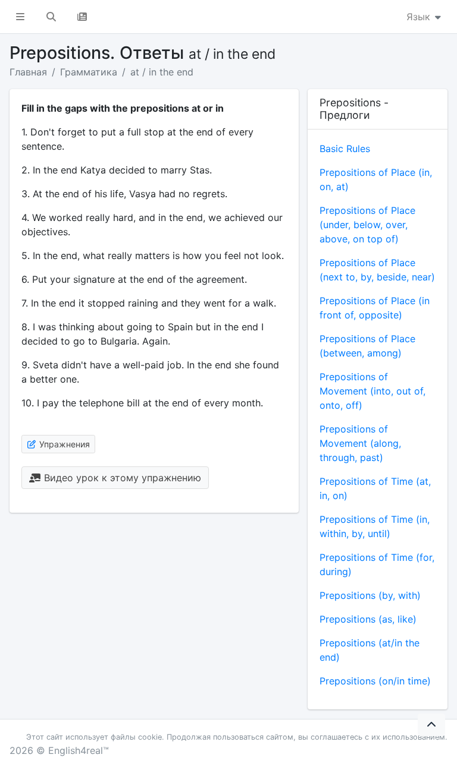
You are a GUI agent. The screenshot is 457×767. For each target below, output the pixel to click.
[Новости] (82, 17)
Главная (28, 72)
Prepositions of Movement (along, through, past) (360, 443)
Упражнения (63, 444)
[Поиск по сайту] (51, 17)
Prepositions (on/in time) (375, 681)
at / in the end (161, 72)
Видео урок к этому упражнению (121, 478)
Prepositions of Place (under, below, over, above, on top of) (367, 224)
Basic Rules (345, 148)
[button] (20, 17)
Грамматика (88, 72)
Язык (419, 17)
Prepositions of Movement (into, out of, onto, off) (372, 391)
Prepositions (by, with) (370, 595)
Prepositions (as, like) (368, 619)
